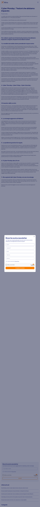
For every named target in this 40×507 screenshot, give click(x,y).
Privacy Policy (17, 261)
